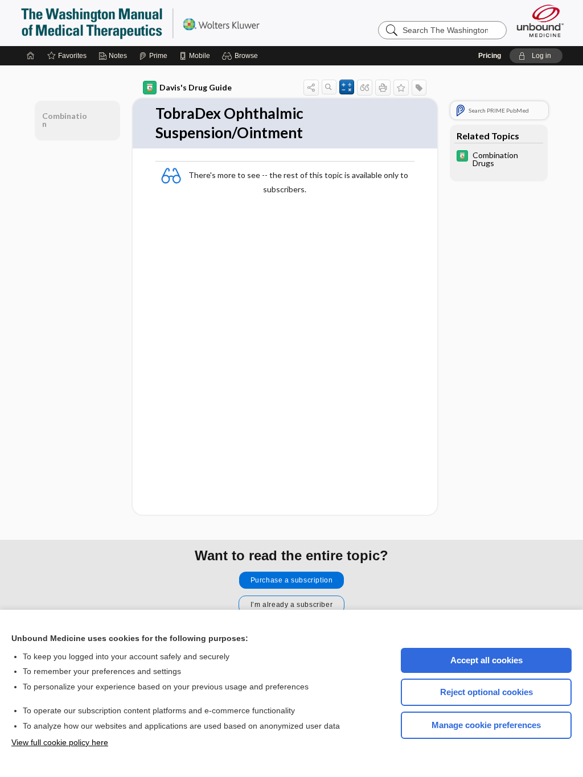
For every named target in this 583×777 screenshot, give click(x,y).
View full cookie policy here (59, 742)
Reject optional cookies (486, 692)
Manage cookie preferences (486, 725)
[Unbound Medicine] (540, 21)
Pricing (489, 56)
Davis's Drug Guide (195, 87)
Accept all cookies (486, 660)
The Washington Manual (162, 23)
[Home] (31, 55)
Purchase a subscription (292, 580)
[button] (241, 55)
